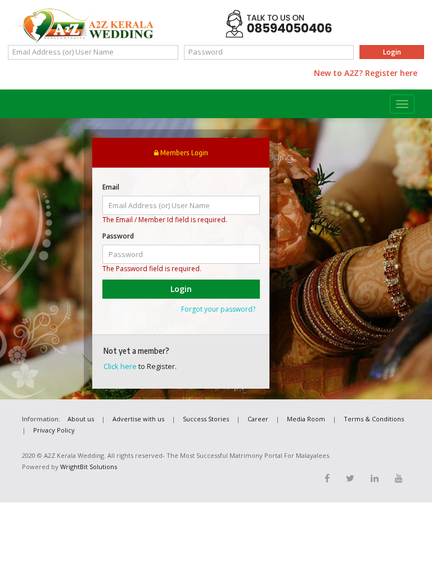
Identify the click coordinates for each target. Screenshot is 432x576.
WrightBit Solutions (88, 466)
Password (118, 236)
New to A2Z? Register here (365, 73)
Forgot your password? (218, 309)
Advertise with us (138, 419)
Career (258, 419)
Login (392, 52)
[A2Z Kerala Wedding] (84, 26)
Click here (120, 366)
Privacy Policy (54, 430)
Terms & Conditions (374, 419)
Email (110, 187)
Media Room (306, 419)
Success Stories (206, 419)
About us (81, 419)
